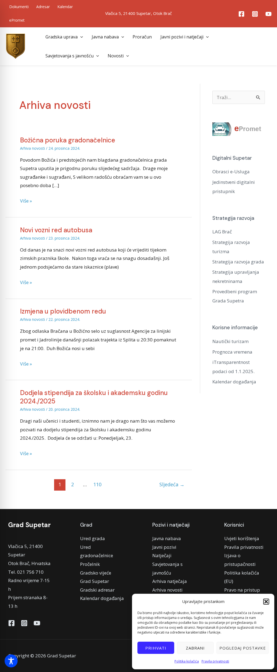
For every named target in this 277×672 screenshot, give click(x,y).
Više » (26, 200)
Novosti (116, 56)
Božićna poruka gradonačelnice (67, 140)
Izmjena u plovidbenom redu (63, 311)
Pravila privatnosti (215, 661)
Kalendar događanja (234, 382)
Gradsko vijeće (95, 573)
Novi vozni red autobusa (56, 230)
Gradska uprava (61, 37)
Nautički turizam (230, 341)
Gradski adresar (97, 590)
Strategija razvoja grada (238, 262)
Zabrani (195, 648)
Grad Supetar (94, 581)
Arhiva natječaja (169, 581)
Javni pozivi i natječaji (181, 37)
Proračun (142, 37)
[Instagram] (255, 14)
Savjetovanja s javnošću (69, 56)
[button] (266, 601)
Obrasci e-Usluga (231, 171)
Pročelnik (90, 564)
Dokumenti (19, 6)
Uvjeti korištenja (241, 538)
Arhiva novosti (32, 148)
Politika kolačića (186, 661)
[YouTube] (268, 14)
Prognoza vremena (232, 352)
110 (97, 484)
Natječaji (162, 555)
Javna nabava (105, 37)
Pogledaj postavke (242, 648)
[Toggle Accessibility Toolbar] (11, 661)
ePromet (17, 20)
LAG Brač (222, 232)
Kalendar (65, 6)
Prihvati (155, 648)
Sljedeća (171, 484)
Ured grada (92, 538)
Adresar (43, 6)
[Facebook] (241, 14)
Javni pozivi (164, 547)
